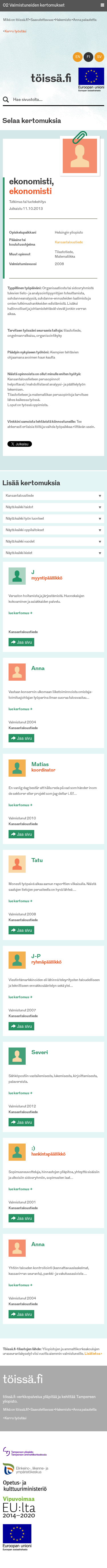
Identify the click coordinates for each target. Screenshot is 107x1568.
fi (88, 57)
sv (99, 57)
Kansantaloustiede (69, 242)
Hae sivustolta (8, 100)
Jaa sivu (24, 642)
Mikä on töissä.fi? (16, 20)
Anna (38, 669)
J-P (36, 957)
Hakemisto (63, 20)
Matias (40, 765)
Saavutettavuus (42, 20)
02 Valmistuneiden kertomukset (34, 5)
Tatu (37, 861)
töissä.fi (51, 79)
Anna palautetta (84, 20)
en (77, 57)
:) (33, 1149)
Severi (39, 1053)
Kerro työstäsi (16, 31)
